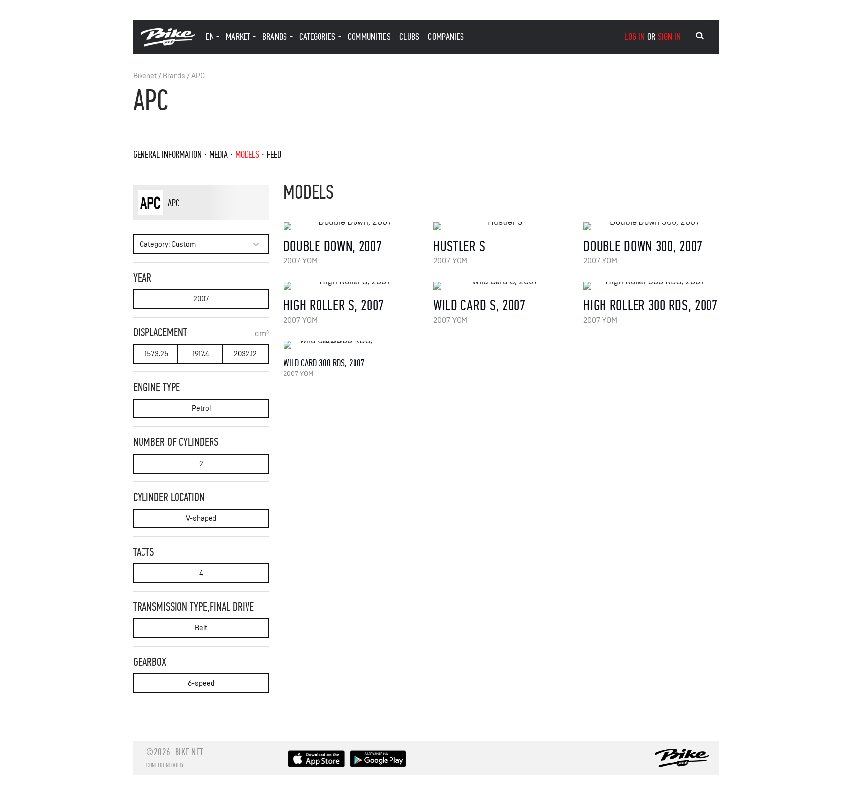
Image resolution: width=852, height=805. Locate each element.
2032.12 (245, 354)
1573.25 (156, 354)
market (238, 36)
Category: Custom (168, 244)
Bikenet (145, 76)
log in (634, 36)
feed (274, 154)
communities (369, 36)
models (247, 154)
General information (167, 154)
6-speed (201, 683)
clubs (409, 36)
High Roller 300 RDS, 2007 (650, 305)
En (210, 36)
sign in (669, 36)
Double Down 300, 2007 (643, 246)
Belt (201, 628)
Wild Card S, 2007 (479, 305)
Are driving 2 (196, 219)
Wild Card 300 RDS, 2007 (324, 362)
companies (446, 36)
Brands (174, 76)
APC (198, 76)
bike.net (189, 752)
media (218, 154)
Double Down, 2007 (333, 246)
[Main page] (168, 44)
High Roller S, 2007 (334, 305)
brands (274, 36)
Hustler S (459, 246)
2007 (201, 299)
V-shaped (201, 518)
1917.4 (201, 354)
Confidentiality (165, 765)
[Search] (700, 36)
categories (317, 36)
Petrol (201, 408)
